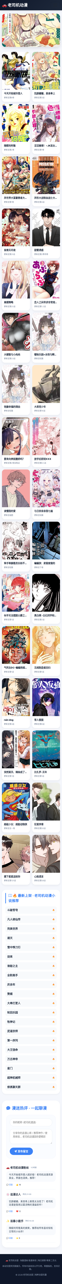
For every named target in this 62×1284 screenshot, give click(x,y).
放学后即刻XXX (42, 458)
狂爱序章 (38, 824)
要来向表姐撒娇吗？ (14, 458)
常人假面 (38, 719)
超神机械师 (31, 1077)
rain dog (8, 719)
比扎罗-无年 (40, 772)
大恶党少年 (40, 406)
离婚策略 (8, 302)
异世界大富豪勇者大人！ (16, 197)
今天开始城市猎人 (13, 93)
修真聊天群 (31, 1087)
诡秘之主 (31, 966)
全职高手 (31, 975)
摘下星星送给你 (12, 876)
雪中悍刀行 (31, 947)
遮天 (31, 938)
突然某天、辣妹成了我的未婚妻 (20, 772)
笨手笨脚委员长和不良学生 (18, 563)
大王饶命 (31, 1049)
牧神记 (31, 1021)
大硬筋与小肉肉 (12, 354)
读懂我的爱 (10, 511)
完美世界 (31, 928)
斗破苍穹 (31, 910)
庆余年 (31, 984)
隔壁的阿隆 (10, 145)
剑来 (31, 956)
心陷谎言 (38, 876)
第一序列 (31, 1040)
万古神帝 (31, 1059)
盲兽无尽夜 (10, 250)
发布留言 (22, 1151)
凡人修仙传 (31, 919)
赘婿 (31, 993)
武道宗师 (31, 1031)
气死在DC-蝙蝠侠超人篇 (17, 667)
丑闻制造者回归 (42, 667)
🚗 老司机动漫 (15, 5)
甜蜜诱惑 (38, 250)
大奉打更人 (31, 1003)
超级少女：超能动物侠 (15, 824)
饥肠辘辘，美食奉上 (44, 93)
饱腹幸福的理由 (12, 406)
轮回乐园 (31, 1012)
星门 (31, 1068)
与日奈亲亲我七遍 (43, 511)
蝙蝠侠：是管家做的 (44, 563)
